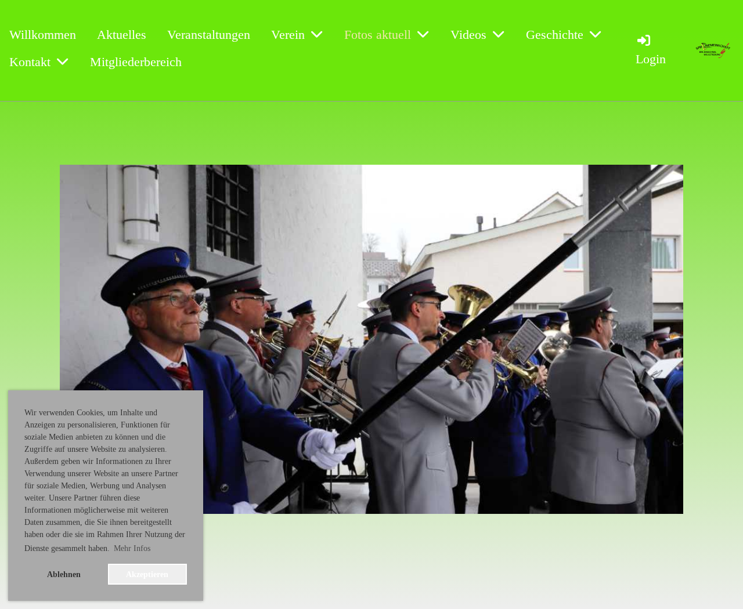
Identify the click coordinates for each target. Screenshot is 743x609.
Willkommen (42, 34)
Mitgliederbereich (136, 62)
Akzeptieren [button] (147, 574)
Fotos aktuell (377, 34)
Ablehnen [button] (64, 574)
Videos (468, 34)
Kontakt (30, 62)
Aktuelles (121, 34)
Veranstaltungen (208, 34)
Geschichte (554, 34)
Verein (288, 34)
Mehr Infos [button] (132, 548)
